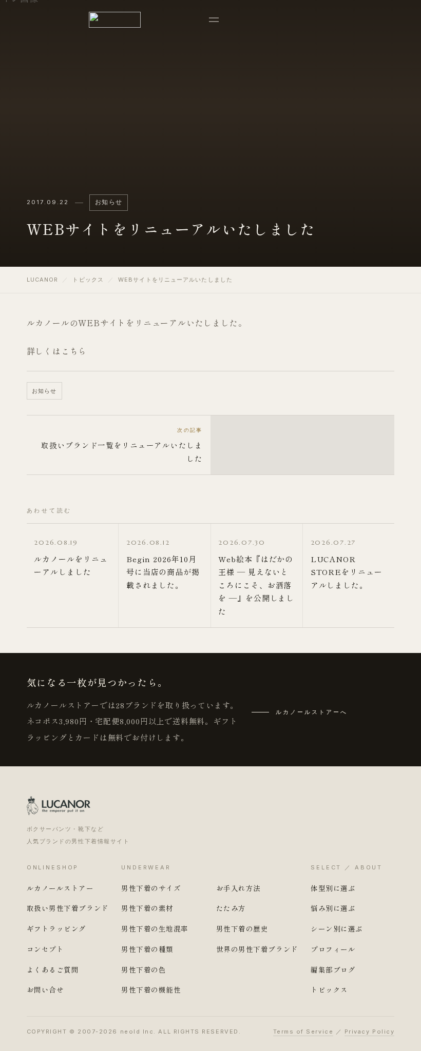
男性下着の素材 (147, 908)
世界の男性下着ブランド (257, 949)
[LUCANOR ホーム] (115, 20)
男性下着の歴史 (242, 928)
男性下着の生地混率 (154, 928)
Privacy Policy (370, 1031)
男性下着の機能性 (151, 989)
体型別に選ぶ (333, 888)
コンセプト (45, 949)
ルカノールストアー (60, 888)
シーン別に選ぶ (337, 928)
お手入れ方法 (238, 888)
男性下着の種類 (147, 949)
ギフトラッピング (56, 928)
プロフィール (333, 949)
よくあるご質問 (53, 969)
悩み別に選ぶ (333, 908)
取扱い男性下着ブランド (68, 908)
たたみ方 (231, 908)
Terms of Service (303, 1031)
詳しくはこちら (57, 351)
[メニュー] (213, 19)
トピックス (88, 279)
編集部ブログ (333, 969)
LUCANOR (43, 279)
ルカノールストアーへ (312, 712)
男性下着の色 (143, 969)
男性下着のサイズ (151, 888)
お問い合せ (45, 989)
